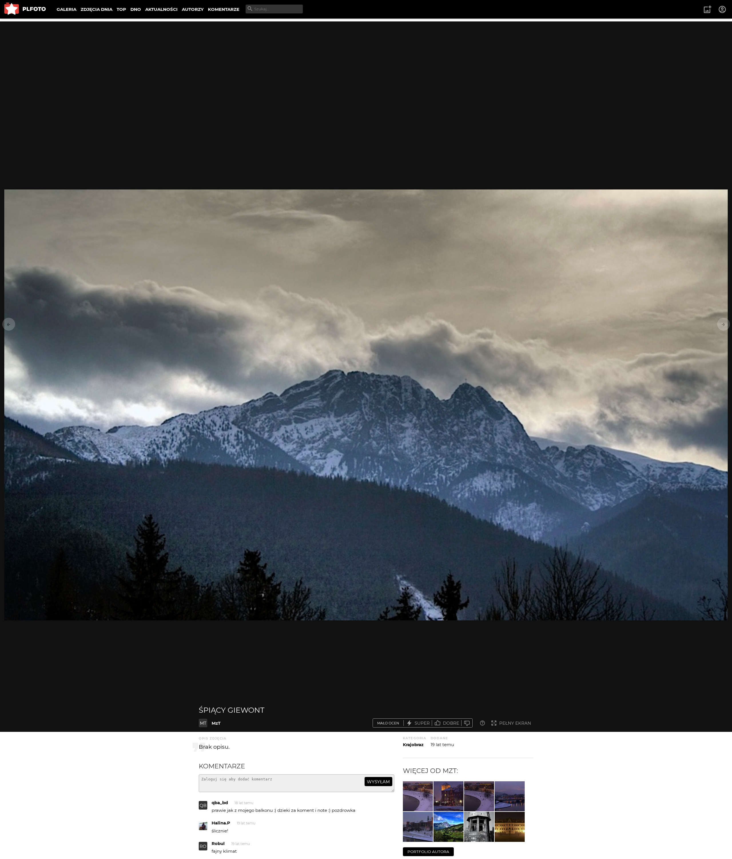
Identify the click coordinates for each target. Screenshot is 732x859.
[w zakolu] (479, 796)
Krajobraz (413, 744)
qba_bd (220, 802)
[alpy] (448, 827)
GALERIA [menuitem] (66, 9)
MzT (216, 723)
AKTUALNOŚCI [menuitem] (161, 9)
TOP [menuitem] (121, 9)
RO (203, 846)
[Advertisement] (366, 61)
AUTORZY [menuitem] (193, 9)
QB (203, 805)
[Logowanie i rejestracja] (722, 9)
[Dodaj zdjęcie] (707, 9)
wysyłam (378, 781)
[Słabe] (467, 723)
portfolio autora (428, 851)
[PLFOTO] (25, 9)
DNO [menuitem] (135, 9)
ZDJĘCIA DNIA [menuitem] (96, 9)
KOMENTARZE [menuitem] (223, 9)
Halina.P (221, 823)
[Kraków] (510, 796)
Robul (218, 843)
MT (203, 723)
